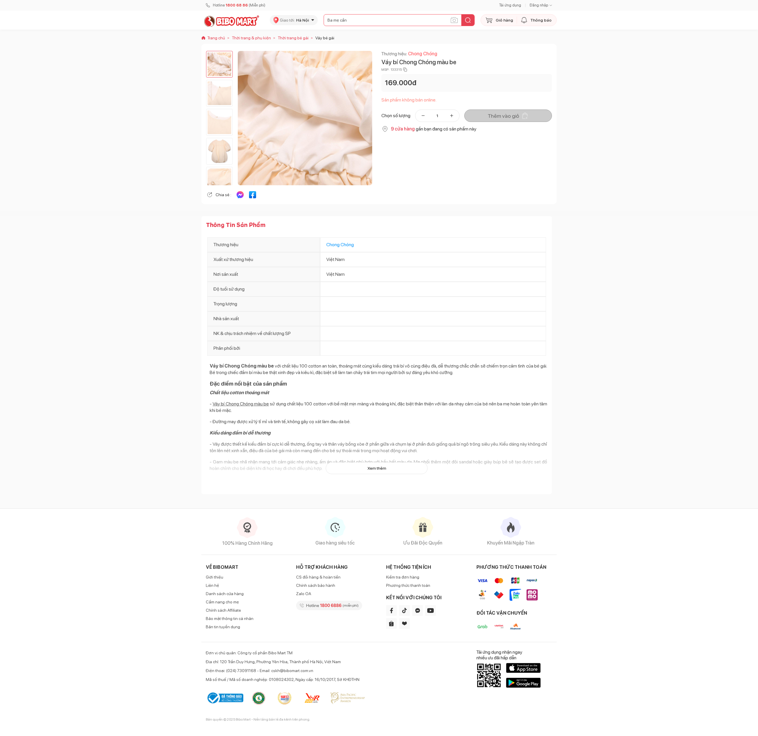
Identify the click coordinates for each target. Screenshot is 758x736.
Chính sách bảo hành (315, 585)
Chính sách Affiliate (223, 610)
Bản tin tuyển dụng (223, 626)
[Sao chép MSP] (405, 69)
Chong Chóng (422, 54)
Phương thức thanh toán (408, 585)
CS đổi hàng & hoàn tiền (318, 577)
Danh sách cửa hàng (225, 593)
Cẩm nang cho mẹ (222, 602)
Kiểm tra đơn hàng (402, 577)
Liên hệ (212, 585)
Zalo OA (303, 593)
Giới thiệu (214, 577)
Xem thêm (376, 468)
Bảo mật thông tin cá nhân (229, 618)
